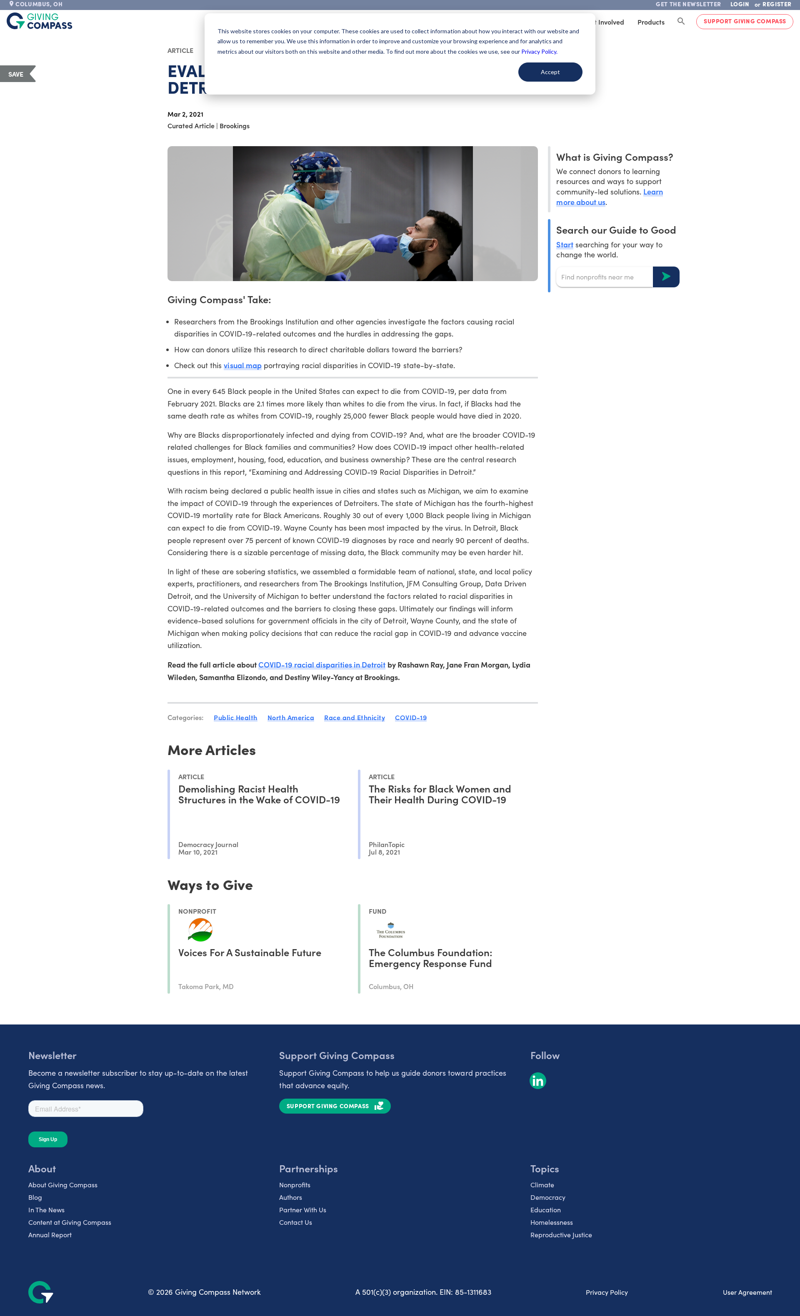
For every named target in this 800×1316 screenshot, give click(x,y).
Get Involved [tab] (604, 21)
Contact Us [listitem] (295, 1222)
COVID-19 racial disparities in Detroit (322, 664)
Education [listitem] (545, 1209)
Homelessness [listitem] (551, 1222)
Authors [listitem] (290, 1197)
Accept (550, 71)
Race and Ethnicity (354, 717)
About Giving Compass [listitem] (63, 1184)
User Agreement (747, 1292)
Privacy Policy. (539, 51)
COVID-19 (411, 717)
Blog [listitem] (35, 1197)
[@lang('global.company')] (39, 20)
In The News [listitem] (46, 1209)
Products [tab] (651, 21)
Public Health (236, 717)
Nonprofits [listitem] (294, 1184)
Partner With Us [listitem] (302, 1209)
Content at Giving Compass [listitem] (69, 1222)
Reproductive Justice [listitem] (561, 1234)
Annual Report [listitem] (50, 1234)
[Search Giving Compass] (681, 22)
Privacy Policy (607, 1292)
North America (291, 717)
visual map (242, 365)
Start (564, 244)
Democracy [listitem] (547, 1197)
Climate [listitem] (542, 1184)
